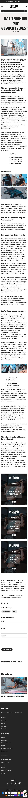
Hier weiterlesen (16, 597)
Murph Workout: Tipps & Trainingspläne (12, 696)
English (12, 780)
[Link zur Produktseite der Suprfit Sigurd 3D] (14, 199)
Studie (10, 239)
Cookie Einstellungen (6, 760)
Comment (3, 636)
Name (2, 621)
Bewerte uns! (4, 751)
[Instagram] (11, 783)
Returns (3, 746)
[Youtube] (15, 783)
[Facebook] (7, 783)
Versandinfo (4, 773)
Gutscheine (4, 740)
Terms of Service (5, 762)
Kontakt (3, 737)
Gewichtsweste (6, 611)
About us (3, 721)
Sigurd (14, 611)
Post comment (7, 649)
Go (24, 11)
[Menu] (2, 6)
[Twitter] (19, 783)
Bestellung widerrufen (6, 748)
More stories (6, 674)
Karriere (3, 723)
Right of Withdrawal (6, 770)
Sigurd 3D (9, 171)
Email (2, 628)
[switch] (25, 796)
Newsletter (4, 729)
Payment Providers (6, 743)
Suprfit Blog (4, 726)
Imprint (3, 765)
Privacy (3, 768)
